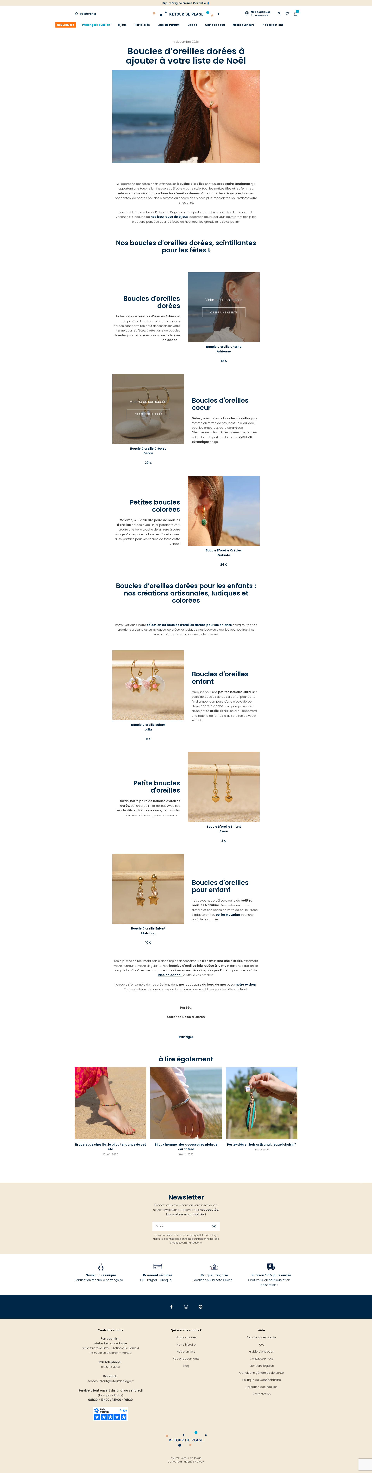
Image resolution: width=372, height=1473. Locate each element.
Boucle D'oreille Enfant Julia (148, 727)
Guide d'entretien (261, 1351)
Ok (214, 1226)
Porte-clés (142, 25)
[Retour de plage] (186, 13)
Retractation (262, 1394)
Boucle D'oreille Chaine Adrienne (223, 349)
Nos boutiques (186, 1337)
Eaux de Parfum (169, 25)
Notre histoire (186, 1344)
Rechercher (88, 14)
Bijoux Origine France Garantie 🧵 (186, 3)
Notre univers (186, 1351)
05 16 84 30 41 (110, 1367)
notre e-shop (246, 984)
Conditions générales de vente (261, 1373)
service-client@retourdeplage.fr (110, 1381)
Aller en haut (360, 1182)
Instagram (186, 1306)
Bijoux (122, 25)
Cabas (192, 25)
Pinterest (200, 1306)
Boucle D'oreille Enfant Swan (224, 829)
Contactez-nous (262, 1358)
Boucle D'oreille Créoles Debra (148, 451)
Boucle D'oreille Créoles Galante (224, 552)
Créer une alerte (224, 312)
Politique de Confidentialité (261, 1380)
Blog (186, 1366)
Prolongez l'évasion (96, 25)
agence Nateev (194, 1461)
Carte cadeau (215, 25)
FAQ (261, 1344)
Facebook (171, 1306)
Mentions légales (262, 1366)
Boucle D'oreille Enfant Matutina (148, 930)
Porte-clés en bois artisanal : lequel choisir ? (261, 1144)
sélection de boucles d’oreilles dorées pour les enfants (189, 625)
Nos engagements (186, 1358)
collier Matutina (228, 915)
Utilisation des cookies (261, 1387)
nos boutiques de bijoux (169, 217)
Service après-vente (261, 1337)
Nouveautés (65, 25)
